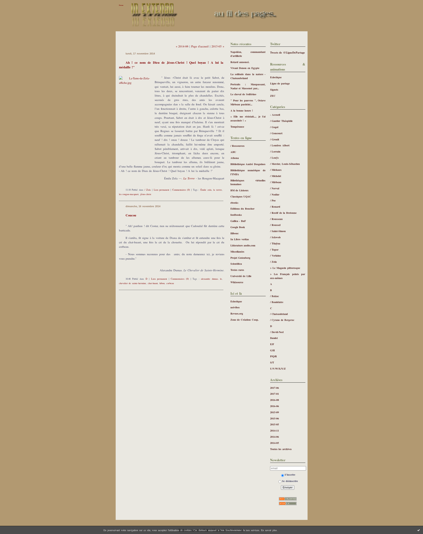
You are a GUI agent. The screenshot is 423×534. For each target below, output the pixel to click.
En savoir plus (269, 530)
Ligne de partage (280, 83)
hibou (162, 283)
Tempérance (237, 126)
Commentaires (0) (181, 189)
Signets (274, 89)
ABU (233, 152)
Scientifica (236, 264)
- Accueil (275, 115)
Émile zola (206, 189)
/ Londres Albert (280, 145)
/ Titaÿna (275, 243)
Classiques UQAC (240, 196)
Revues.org (236, 313)
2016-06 (274, 406)
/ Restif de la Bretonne (283, 213)
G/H (272, 350)
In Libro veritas (239, 239)
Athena (234, 158)
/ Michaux (276, 170)
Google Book (237, 227)
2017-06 (274, 388)
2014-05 (274, 443)
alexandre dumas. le (211, 278)
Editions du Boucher (242, 208)
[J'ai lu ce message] (418, 530)
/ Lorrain (275, 151)
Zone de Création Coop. (244, 320)
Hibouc (234, 233)
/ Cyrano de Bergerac (282, 320)
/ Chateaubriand (279, 314)
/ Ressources (237, 146)
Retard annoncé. (240, 62)
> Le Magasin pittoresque (285, 268)
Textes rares (237, 270)
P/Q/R (273, 356)
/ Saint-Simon (278, 231)
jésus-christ (145, 194)
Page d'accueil (200, 46)
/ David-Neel (277, 332)
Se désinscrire (290, 481)
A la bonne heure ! (241, 110)
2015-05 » (218, 46)
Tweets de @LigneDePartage (287, 52)
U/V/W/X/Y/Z (278, 368)
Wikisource (236, 282)
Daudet (274, 338)
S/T (272, 362)
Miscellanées (237, 251)
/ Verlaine (275, 255)
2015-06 (274, 418)
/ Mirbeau (276, 182)
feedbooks (236, 215)
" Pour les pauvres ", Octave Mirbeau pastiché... (248, 102)
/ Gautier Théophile (281, 121)
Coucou (131, 215)
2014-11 (274, 430)
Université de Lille (241, 276)
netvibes (235, 307)
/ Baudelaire (277, 302)
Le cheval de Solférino (243, 94)
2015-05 (274, 424)
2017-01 (274, 394)
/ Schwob (275, 237)
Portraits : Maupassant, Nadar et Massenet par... (248, 86)
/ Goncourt (276, 133)
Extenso (121, 5)
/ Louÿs (274, 158)
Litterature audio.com (243, 245)
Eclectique (276, 77)
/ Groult (274, 139)
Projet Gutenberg (240, 258)
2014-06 (274, 437)
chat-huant (153, 283)
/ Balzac (274, 296)
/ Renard (275, 206)
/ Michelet (275, 176)
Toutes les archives (281, 449)
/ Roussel (275, 225)
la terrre (217, 189)
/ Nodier (275, 194)
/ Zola (273, 262)
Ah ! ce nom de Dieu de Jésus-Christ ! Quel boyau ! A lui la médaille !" (171, 64)
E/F (272, 344)
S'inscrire (290, 474)
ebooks (234, 203)
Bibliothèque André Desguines (248, 164)
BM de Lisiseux (239, 190)
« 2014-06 (182, 46)
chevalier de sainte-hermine (132, 283)
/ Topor (274, 249)
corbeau (170, 283)
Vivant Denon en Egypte (245, 68)
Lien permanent (161, 189)
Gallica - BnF (238, 221)
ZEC (273, 96)
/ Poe (273, 200)
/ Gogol (274, 127)
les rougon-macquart (129, 194)
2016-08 (274, 400)
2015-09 (274, 412)
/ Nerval (274, 188)
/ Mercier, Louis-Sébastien (285, 164)
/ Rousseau (276, 219)
